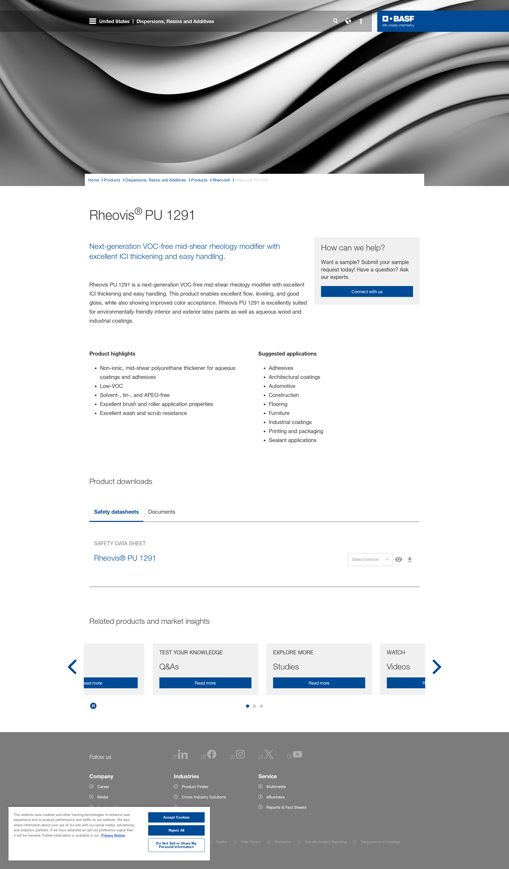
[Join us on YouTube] (294, 757)
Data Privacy (251, 842)
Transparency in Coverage (381, 842)
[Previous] (72, 668)
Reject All (176, 830)
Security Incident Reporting (325, 842)
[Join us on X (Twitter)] (266, 757)
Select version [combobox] (365, 559)
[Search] (335, 21)
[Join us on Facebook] (209, 757)
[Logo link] (398, 21)
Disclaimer (283, 842)
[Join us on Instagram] (237, 757)
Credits (221, 842)
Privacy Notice (113, 835)
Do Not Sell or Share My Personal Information (176, 845)
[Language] (348, 21)
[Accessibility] (361, 21)
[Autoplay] (93, 706)
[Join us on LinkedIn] (180, 757)
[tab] (116, 512)
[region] (109, 833)
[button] (387, 560)
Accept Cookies (176, 817)
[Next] (437, 668)
